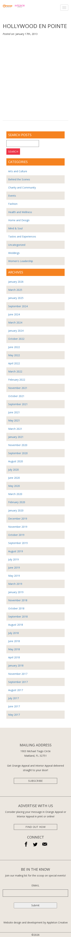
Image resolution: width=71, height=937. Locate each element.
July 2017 (13, 698)
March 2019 (15, 584)
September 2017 (18, 682)
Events (12, 195)
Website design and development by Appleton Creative (35, 922)
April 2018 (14, 657)
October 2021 (16, 396)
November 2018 (17, 600)
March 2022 (15, 371)
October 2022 (16, 338)
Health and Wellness (20, 212)
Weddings (14, 253)
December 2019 (17, 518)
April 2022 (14, 363)
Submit (35, 905)
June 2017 (14, 706)
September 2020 (18, 453)
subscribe (35, 780)
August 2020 (15, 461)
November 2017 (17, 674)
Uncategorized (16, 244)
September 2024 (18, 306)
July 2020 (13, 469)
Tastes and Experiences (22, 236)
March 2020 (15, 494)
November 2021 (17, 388)
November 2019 (17, 526)
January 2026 (15, 281)
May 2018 (14, 649)
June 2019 (14, 567)
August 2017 (15, 690)
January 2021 (15, 437)
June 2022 (14, 347)
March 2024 (15, 322)
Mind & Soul (15, 228)
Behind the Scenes (19, 179)
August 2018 (15, 624)
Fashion (12, 203)
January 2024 (15, 330)
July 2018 (13, 633)
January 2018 (15, 665)
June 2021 (14, 412)
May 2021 (14, 420)
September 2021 (18, 404)
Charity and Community (22, 187)
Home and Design (18, 220)
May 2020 (14, 486)
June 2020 (14, 477)
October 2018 (16, 608)
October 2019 (16, 535)
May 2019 (14, 575)
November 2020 (17, 445)
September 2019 (18, 543)
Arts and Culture (17, 171)
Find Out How (35, 827)
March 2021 (15, 428)
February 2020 (16, 502)
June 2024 (14, 314)
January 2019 (15, 592)
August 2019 (15, 551)
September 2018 (18, 616)
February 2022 (16, 379)
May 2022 (14, 355)
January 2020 (15, 510)
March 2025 (15, 289)
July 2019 (13, 559)
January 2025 (15, 298)
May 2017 (14, 714)
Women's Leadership (20, 261)
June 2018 (14, 641)
